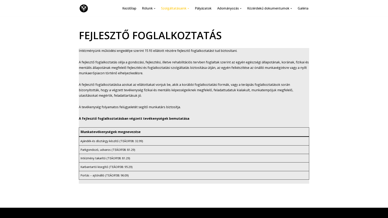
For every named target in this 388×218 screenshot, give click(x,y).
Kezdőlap (129, 8)
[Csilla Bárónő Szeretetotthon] (85, 8)
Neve (83, 213)
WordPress (117, 213)
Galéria (303, 8)
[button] (154, 8)
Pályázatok (203, 8)
